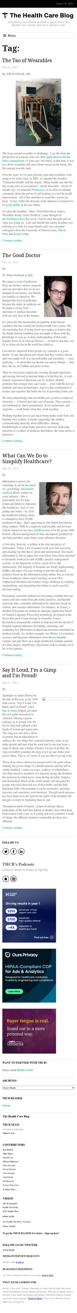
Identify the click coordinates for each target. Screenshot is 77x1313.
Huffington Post (16, 219)
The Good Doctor (21, 255)
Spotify (12, 1226)
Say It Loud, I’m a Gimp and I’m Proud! (29, 672)
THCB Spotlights (10, 1203)
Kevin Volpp (21, 234)
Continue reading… (13, 240)
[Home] (37, 15)
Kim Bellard (8, 1149)
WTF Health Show (11, 1211)
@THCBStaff (8, 1250)
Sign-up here (51, 1233)
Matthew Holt (25, 1070)
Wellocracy (38, 189)
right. (30, 275)
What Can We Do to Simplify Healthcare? (27, 458)
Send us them (47, 1275)
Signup (6, 1105)
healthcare (39, 530)
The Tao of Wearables (27, 60)
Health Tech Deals (10, 1207)
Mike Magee (8, 1153)
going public (13, 205)
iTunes (5, 1226)
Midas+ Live (57, 633)
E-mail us (20, 1262)
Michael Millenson (10, 1161)
